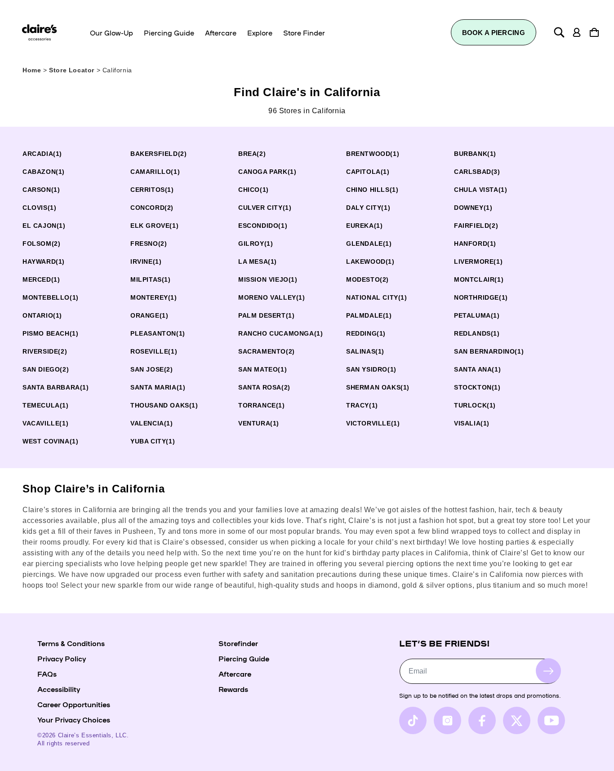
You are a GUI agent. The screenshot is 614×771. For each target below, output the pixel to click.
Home (31, 70)
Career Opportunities (73, 704)
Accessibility (58, 689)
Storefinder (238, 643)
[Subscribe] (548, 670)
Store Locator (72, 70)
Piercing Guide (243, 658)
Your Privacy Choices (73, 719)
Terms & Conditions (71, 643)
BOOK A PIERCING (493, 32)
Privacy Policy (61, 658)
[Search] (559, 32)
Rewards (233, 689)
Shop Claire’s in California (93, 489)
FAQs (47, 673)
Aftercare (234, 673)
